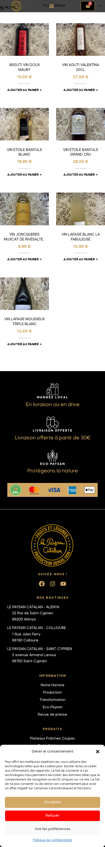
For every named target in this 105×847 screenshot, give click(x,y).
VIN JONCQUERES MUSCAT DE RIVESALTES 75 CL (24, 237)
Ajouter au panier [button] (23, 90)
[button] (97, 751)
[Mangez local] (52, 389)
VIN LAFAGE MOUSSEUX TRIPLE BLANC (24, 322)
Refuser (52, 815)
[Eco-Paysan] (52, 456)
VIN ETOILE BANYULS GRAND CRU (80, 152)
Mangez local (52, 397)
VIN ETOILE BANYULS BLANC (24, 152)
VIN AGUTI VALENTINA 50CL (80, 67)
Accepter (52, 802)
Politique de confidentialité (52, 840)
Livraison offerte (53, 430)
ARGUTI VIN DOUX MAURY (24, 67)
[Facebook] (42, 584)
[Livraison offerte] (52, 422)
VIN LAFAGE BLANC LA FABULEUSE (81, 237)
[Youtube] (63, 584)
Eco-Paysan (52, 464)
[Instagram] (52, 584)
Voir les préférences (52, 829)
